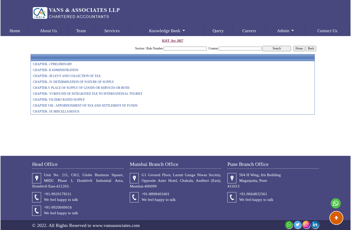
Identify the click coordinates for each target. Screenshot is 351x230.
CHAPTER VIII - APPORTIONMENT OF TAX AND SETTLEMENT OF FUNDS (85, 105)
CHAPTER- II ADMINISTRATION (55, 70)
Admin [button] (283, 30)
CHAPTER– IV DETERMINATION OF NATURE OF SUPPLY (73, 82)
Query (218, 30)
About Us (48, 30)
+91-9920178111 (57, 194)
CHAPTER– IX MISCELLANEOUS (56, 111)
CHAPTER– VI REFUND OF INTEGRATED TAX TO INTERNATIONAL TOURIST (87, 94)
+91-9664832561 (253, 194)
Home (15, 30)
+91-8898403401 (156, 194)
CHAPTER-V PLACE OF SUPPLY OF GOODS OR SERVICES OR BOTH (81, 88)
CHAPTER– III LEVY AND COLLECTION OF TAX (67, 76)
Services (112, 30)
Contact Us (327, 30)
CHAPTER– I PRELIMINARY (52, 64)
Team (81, 30)
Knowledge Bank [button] (165, 30)
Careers (249, 30)
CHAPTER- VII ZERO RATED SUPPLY (59, 99)
